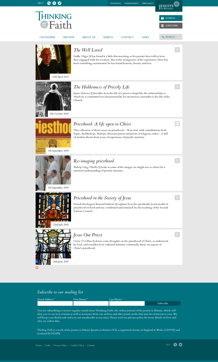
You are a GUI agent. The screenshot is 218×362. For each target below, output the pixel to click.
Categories (47, 37)
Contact (127, 37)
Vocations (115, 3)
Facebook (54, 3)
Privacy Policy (60, 345)
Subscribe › (172, 25)
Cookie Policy (77, 345)
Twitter (59, 3)
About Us (88, 37)
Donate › (171, 18)
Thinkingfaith (131, 3)
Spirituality (148, 3)
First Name (80, 299)
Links (145, 37)
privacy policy (136, 317)
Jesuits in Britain (80, 330)
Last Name (116, 299)
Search (49, 3)
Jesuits (168, 6)
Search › (171, 37)
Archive (68, 37)
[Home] (58, 20)
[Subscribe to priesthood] (37, 268)
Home (39, 345)
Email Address (46, 299)
